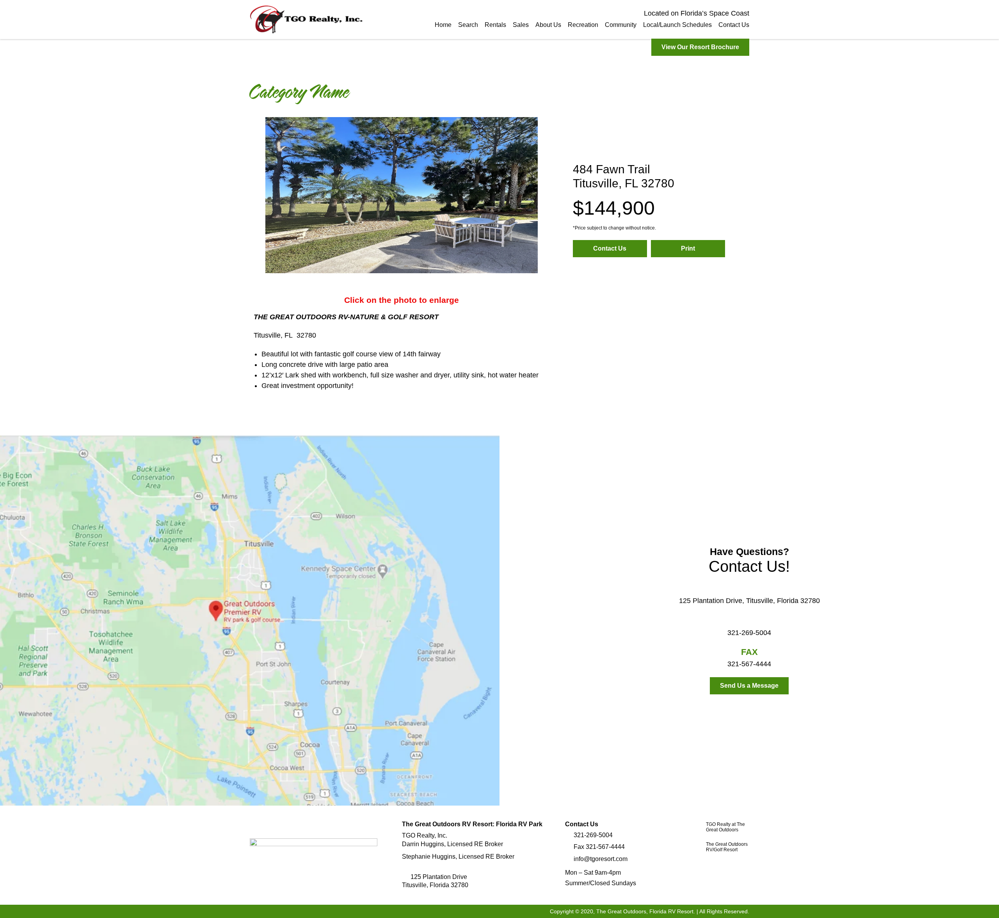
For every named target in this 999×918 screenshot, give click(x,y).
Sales (521, 24)
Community (620, 24)
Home (443, 24)
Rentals (495, 24)
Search (468, 24)
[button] (260, 197)
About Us (548, 24)
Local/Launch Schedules (677, 24)
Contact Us (733, 24)
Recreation (583, 24)
